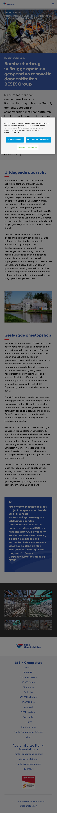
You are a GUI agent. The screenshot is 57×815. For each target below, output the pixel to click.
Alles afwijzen (14, 140)
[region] (28, 135)
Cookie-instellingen (27, 147)
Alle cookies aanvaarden (38, 140)
